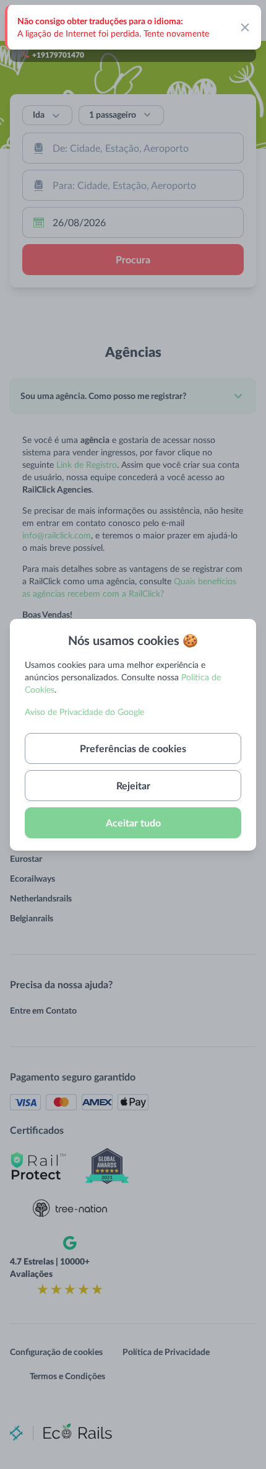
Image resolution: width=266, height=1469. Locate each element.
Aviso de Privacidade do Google (84, 711)
